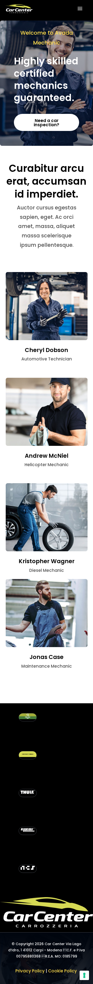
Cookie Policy (63, 971)
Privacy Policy (30, 971)
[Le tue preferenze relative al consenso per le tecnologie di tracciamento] (84, 975)
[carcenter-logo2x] (18, 6)
